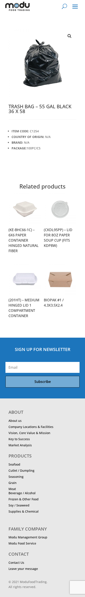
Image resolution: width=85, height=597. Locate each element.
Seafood (14, 464)
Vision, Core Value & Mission (29, 433)
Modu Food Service (22, 543)
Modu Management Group (27, 537)
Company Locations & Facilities (30, 427)
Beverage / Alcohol (22, 493)
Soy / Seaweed (18, 505)
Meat (12, 489)
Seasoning (16, 477)
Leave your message (23, 569)
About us (15, 421)
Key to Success (19, 439)
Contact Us (16, 562)
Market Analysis (20, 445)
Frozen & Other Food (23, 499)
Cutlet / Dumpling (21, 470)
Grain (12, 483)
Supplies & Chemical (23, 511)
